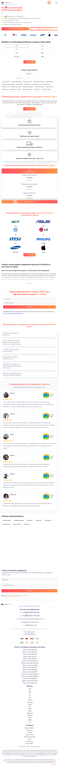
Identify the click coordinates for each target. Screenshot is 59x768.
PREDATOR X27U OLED (27, 89)
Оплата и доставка (29, 737)
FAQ (29, 739)
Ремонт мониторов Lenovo (30, 680)
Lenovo (30, 720)
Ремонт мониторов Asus (30, 652)
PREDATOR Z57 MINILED (39, 81)
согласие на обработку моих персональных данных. (15, 596)
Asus (42, 46)
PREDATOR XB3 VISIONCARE (8, 84)
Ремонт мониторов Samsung (29, 663)
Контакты (29, 741)
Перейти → (29, 73)
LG (42, 49)
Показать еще (29, 61)
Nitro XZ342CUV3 (6, 81)
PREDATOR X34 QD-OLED (16, 86)
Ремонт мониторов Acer (30, 649)
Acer (16, 46)
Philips (42, 53)
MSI (16, 53)
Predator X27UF (37, 89)
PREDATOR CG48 (49, 81)
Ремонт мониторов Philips (30, 661)
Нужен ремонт (29, 108)
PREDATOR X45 (27, 84)
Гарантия (29, 730)
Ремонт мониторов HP (30, 654)
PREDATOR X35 (5, 86)
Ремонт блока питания (29, 175)
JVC (30, 722)
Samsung (16, 56)
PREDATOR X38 (46, 84)
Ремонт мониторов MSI (30, 658)
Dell (30, 706)
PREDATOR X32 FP (50, 86)
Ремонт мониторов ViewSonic (30, 674)
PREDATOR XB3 (19, 84)
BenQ (29, 709)
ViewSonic (30, 713)
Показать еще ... (47, 89)
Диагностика (29, 734)
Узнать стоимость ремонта (15, 28)
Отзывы (29, 732)
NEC (30, 717)
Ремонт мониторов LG (30, 656)
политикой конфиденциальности (13, 313)
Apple (42, 56)
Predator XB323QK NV (16, 81)
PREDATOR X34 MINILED (28, 86)
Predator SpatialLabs (27, 81)
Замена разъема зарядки (29, 184)
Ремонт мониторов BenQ (29, 669)
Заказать (29, 180)
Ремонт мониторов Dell (30, 667)
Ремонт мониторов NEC (30, 678)
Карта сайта (29, 743)
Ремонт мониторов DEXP (30, 672)
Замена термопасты (29, 193)
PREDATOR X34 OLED (39, 86)
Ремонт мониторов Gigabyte (29, 676)
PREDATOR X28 (5, 89)
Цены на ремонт (29, 728)
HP (16, 49)
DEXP (29, 711)
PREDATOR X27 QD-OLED (15, 89)
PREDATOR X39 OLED (37, 84)
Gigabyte (29, 715)
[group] (5, 35)
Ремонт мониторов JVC (30, 683)
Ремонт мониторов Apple (29, 665)
